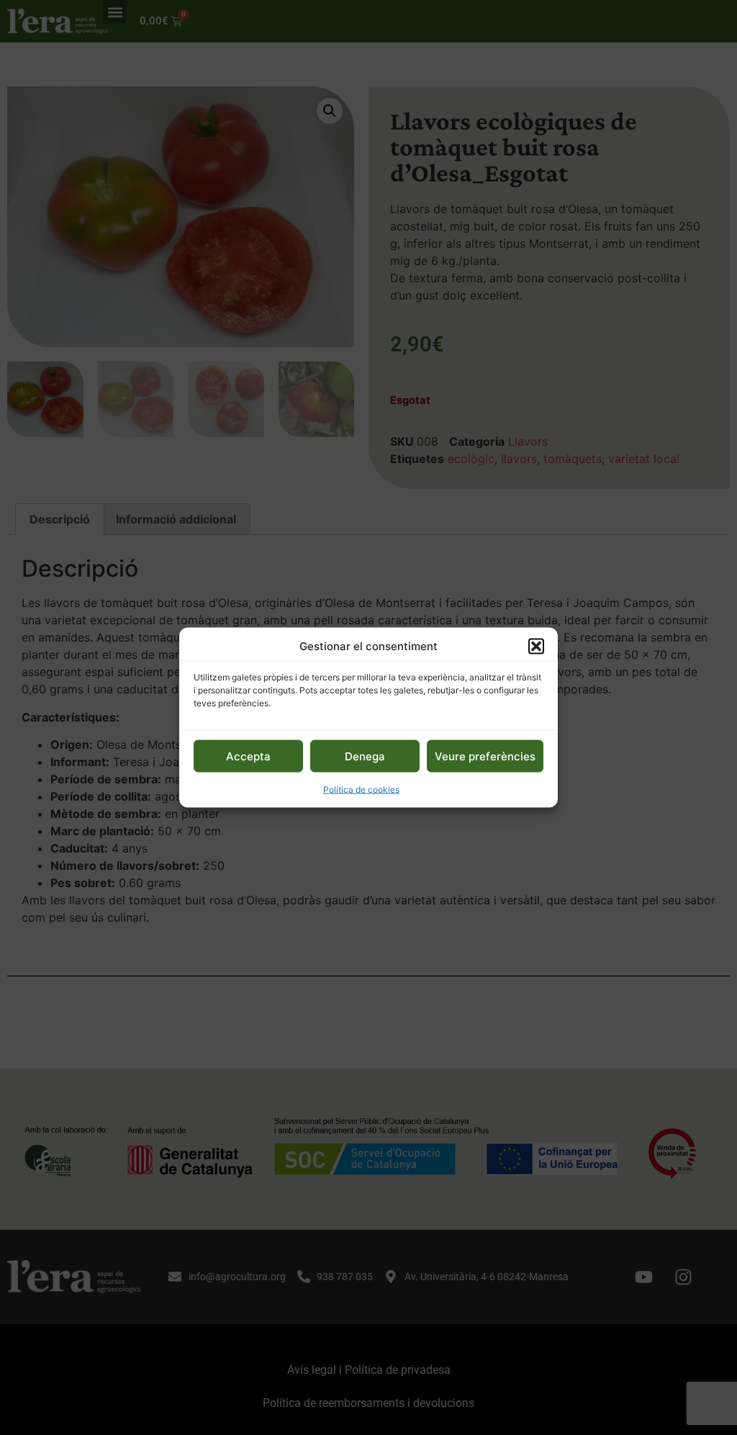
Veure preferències (485, 756)
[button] (536, 646)
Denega (365, 756)
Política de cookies (361, 789)
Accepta (248, 756)
